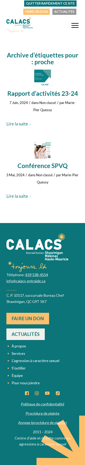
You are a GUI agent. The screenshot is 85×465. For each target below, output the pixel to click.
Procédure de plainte (42, 413)
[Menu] (73, 25)
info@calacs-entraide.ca (25, 281)
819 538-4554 (36, 274)
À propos (19, 346)
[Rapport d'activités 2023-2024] (42, 78)
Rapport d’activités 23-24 (42, 93)
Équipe (17, 375)
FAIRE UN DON (36, 11)
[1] (42, 150)
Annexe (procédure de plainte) (42, 422)
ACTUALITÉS (64, 11)
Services (18, 353)
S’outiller (19, 368)
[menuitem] (36, 12)
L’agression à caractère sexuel (35, 360)
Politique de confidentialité (42, 404)
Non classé (47, 102)
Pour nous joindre (26, 383)
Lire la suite (17, 123)
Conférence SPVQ (43, 165)
